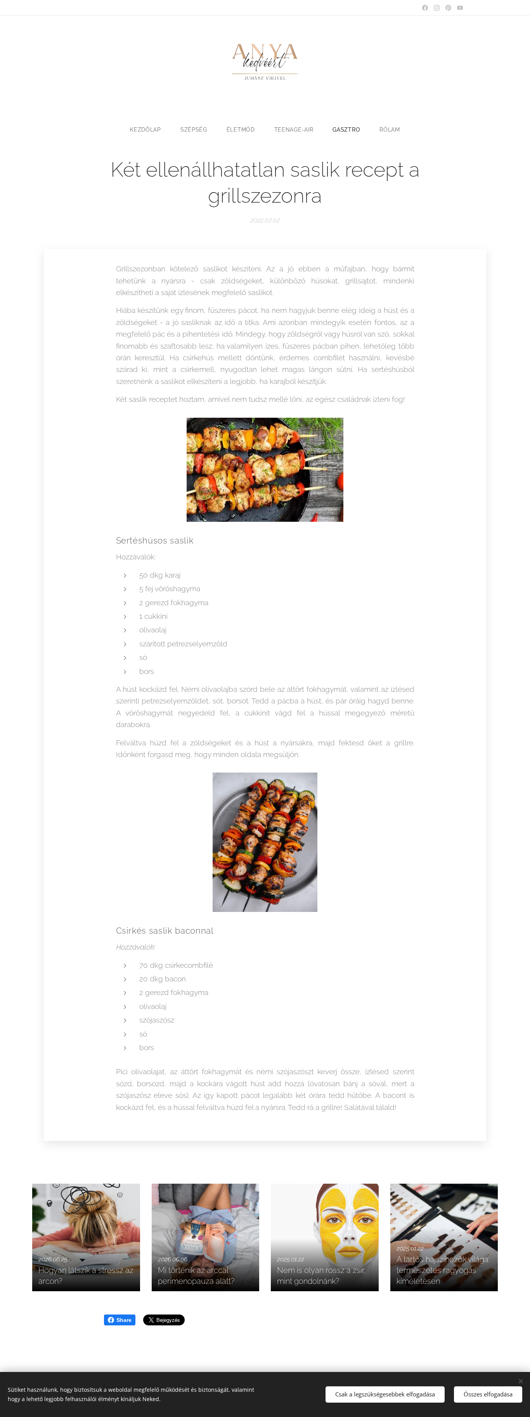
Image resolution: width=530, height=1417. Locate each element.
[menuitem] (150, 129)
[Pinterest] (448, 7)
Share (124, 1320)
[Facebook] (425, 7)
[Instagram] (437, 7)
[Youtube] (460, 7)
